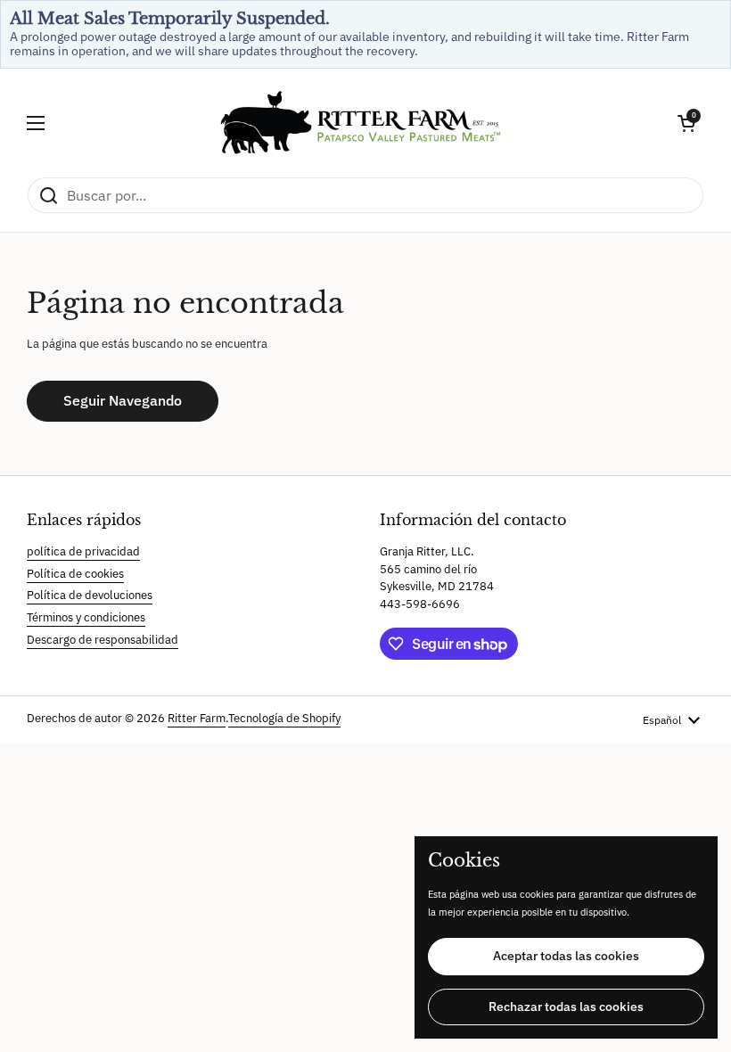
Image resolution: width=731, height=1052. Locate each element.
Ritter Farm (197, 718)
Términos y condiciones (86, 617)
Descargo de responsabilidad (102, 639)
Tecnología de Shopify (284, 718)
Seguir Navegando (122, 400)
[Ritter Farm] (361, 122)
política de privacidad (83, 551)
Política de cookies (75, 573)
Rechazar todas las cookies (566, 1007)
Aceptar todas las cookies (566, 956)
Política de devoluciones (89, 595)
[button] (686, 123)
